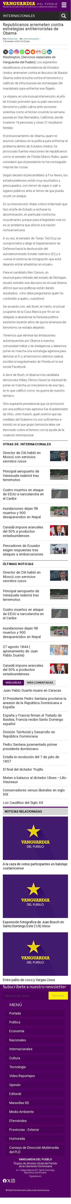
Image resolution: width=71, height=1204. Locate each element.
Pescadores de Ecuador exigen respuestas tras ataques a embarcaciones (23, 550)
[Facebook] (11, 51)
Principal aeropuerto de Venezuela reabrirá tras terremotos (21, 475)
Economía (16, 1031)
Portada (15, 1013)
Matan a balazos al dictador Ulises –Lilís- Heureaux (35, 780)
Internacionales (31, 38)
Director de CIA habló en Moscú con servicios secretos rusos (22, 457)
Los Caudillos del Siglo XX (23, 803)
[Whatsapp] (22, 51)
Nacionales (17, 1040)
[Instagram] (16, 51)
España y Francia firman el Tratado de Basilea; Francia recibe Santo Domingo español (33, 719)
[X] (5, 51)
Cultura (14, 1058)
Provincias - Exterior (24, 1130)
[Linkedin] (49, 51)
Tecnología (17, 1067)
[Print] (33, 51)
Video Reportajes (22, 1076)
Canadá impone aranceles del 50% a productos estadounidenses (23, 531)
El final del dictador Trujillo (23, 769)
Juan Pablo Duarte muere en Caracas (32, 690)
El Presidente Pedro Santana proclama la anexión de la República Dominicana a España (34, 703)
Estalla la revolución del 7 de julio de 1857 (31, 759)
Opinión (15, 1085)
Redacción (12, 38)
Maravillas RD (19, 1103)
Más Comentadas (40, 682)
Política (14, 1022)
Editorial (15, 1094)
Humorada (17, 1139)
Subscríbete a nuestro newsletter (34, 986)
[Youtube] (27, 51)
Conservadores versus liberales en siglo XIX (34, 792)
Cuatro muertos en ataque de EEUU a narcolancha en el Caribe (23, 494)
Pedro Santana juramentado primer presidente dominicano (30, 746)
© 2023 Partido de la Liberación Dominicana (27, 1190)
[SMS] (44, 51)
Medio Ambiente (21, 1112)
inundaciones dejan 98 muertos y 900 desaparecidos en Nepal (22, 512)
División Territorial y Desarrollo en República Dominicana (29, 734)
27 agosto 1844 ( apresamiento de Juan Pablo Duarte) (20, 651)
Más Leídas (13, 682)
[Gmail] (38, 51)
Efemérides (18, 1121)
